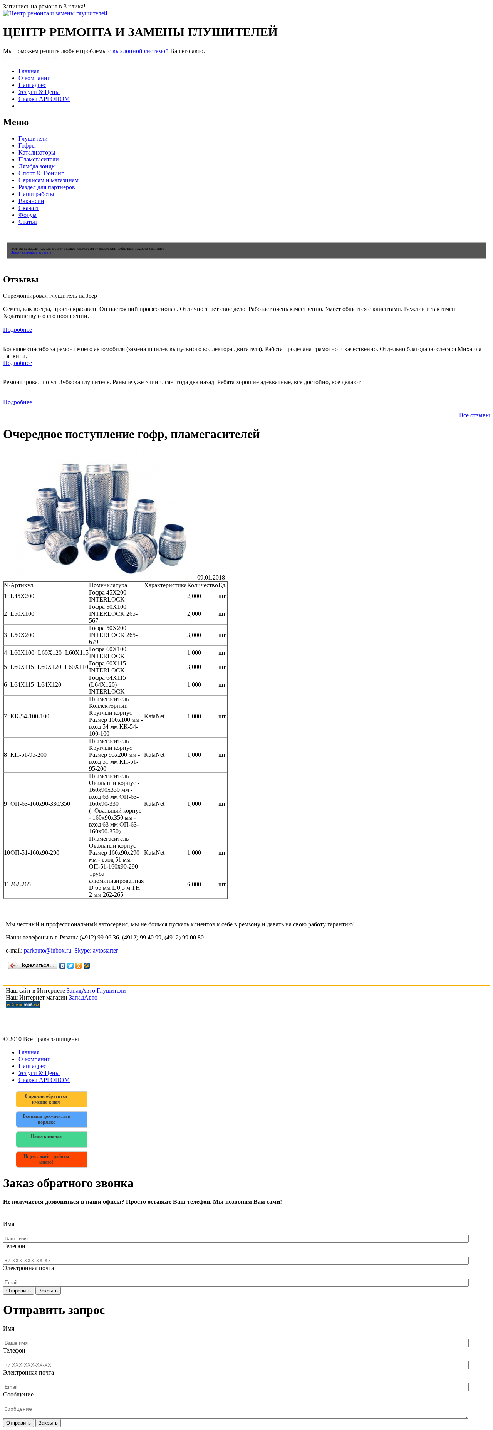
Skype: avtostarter (96, 950)
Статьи (27, 221)
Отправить (18, 1291)
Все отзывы (474, 415)
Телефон (14, 1246)
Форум (27, 215)
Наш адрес (32, 85)
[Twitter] (71, 966)
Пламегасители (38, 159)
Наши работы (36, 194)
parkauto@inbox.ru (47, 950)
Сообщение (18, 1394)
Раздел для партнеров (46, 187)
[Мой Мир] (87, 966)
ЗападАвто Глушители (96, 990)
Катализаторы (36, 152)
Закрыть (48, 1291)
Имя (8, 1224)
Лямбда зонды (37, 166)
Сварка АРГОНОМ (44, 99)
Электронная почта (28, 1268)
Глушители (33, 138)
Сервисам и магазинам (48, 180)
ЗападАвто (83, 997)
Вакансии (31, 201)
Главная (28, 71)
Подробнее (17, 329)
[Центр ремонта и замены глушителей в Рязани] (55, 13)
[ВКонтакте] (63, 966)
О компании (34, 78)
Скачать (28, 208)
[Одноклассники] (79, 966)
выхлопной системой (140, 51)
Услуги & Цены (39, 92)
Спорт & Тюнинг (41, 173)
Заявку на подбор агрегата (31, 252)
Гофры (27, 145)
